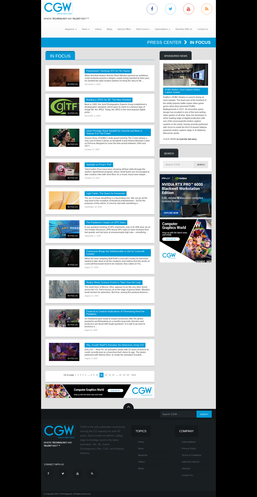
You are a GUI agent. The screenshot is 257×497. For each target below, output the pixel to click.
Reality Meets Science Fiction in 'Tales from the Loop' (113, 282)
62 (124, 375)
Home (141, 442)
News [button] (85, 29)
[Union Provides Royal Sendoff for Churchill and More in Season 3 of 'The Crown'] (64, 138)
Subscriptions (189, 442)
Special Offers (124, 29)
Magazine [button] (70, 29)
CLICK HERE (169, 139)
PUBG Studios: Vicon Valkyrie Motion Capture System (182, 91)
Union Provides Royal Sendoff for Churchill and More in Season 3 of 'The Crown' (114, 132)
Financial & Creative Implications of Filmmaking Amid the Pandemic (115, 312)
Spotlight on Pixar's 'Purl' (98, 164)
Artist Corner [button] (142, 29)
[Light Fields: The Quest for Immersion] (64, 200)
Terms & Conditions (191, 455)
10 (97, 375)
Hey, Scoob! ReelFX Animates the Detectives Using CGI (115, 345)
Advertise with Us (190, 462)
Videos (98, 29)
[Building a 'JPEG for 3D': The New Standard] (64, 107)
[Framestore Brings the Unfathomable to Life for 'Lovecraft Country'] (64, 258)
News (141, 448)
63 (128, 375)
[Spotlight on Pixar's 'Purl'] (64, 171)
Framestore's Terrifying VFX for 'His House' (108, 71)
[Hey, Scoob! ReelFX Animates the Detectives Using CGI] (64, 352)
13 (109, 375)
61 (120, 375)
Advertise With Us (183, 29)
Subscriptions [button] (161, 29)
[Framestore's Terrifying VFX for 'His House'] (64, 78)
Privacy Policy (189, 448)
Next (133, 375)
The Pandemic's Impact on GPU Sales (106, 222)
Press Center (165, 42)
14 (113, 375)
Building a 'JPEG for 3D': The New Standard (108, 99)
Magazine (143, 455)
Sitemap (186, 468)
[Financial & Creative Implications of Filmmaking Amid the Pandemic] (64, 318)
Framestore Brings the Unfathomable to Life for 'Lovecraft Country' (115, 252)
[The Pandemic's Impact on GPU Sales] (64, 229)
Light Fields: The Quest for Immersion (105, 193)
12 (106, 375)
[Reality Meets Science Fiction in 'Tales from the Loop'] (64, 289)
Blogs (109, 29)
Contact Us (202, 29)
